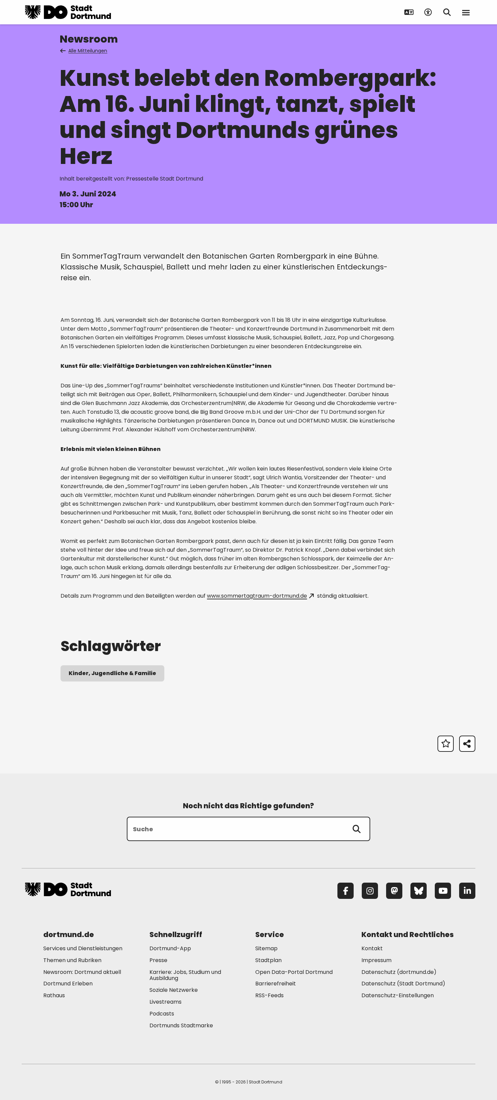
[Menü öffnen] (466, 12)
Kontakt (372, 948)
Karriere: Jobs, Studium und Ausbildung (185, 975)
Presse (158, 960)
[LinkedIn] (467, 891)
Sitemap (266, 948)
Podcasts (161, 1014)
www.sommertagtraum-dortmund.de (257, 596)
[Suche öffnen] (447, 12)
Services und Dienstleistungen (82, 948)
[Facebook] (345, 891)
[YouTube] (443, 891)
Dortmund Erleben (68, 983)
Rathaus (54, 995)
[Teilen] (467, 744)
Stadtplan (268, 960)
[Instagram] (370, 891)
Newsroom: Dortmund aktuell (82, 972)
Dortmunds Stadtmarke (181, 1025)
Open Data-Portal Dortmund (294, 972)
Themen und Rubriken (72, 960)
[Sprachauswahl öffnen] (409, 12)
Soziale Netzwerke (173, 990)
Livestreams (165, 1002)
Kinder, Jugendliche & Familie (112, 673)
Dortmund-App (170, 948)
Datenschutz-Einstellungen (397, 996)
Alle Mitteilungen (87, 50)
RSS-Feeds (269, 995)
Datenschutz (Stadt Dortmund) (403, 983)
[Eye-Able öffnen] (428, 12)
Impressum (376, 960)
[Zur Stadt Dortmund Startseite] (68, 12)
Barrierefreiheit (275, 983)
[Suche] (357, 829)
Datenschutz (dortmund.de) (398, 972)
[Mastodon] (394, 891)
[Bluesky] (418, 891)
